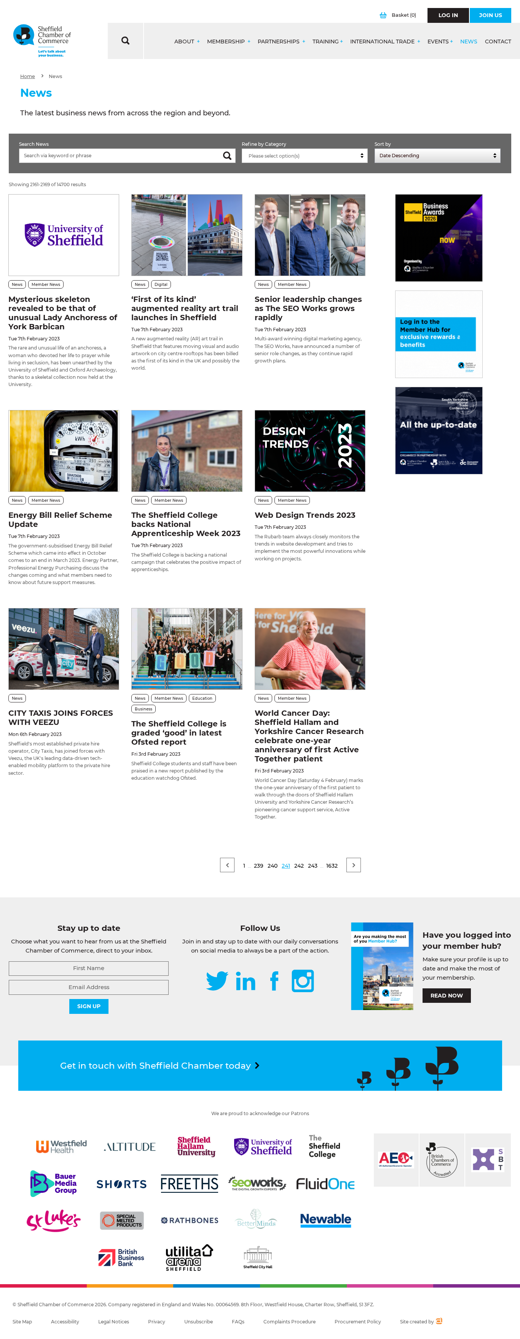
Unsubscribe (198, 1322)
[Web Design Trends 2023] (310, 451)
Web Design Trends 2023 (305, 515)
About (185, 41)
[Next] (353, 865)
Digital (161, 284)
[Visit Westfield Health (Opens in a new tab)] (62, 1146)
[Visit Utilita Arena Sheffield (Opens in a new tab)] (190, 1257)
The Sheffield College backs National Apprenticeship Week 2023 (186, 524)
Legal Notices (113, 1322)
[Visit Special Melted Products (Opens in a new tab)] (122, 1220)
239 (258, 865)
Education (202, 698)
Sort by (383, 144)
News (468, 41)
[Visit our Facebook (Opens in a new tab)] (274, 982)
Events (438, 41)
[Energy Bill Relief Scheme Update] (63, 451)
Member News (46, 284)
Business (143, 709)
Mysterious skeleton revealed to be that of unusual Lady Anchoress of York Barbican (62, 313)
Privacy (156, 1322)
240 (273, 865)
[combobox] (305, 155)
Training (326, 41)
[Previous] (227, 865)
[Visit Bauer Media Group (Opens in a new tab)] (54, 1183)
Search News (34, 144)
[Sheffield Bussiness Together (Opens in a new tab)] (488, 1160)
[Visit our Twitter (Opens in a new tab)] (217, 982)
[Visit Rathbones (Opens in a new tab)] (189, 1220)
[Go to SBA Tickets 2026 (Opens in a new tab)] (439, 238)
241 (286, 865)
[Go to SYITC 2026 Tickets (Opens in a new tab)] (439, 430)
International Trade (383, 41)
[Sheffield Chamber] (42, 41)
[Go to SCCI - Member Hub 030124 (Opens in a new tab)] (439, 334)
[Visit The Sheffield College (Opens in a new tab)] (324, 1146)
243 (312, 865)
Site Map (22, 1322)
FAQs (238, 1322)
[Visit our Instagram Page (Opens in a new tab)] (303, 982)
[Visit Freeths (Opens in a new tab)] (189, 1183)
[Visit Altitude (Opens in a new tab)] (130, 1146)
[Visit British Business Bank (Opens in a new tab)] (121, 1257)
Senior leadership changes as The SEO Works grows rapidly (308, 308)
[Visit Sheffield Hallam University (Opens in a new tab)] (196, 1146)
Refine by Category (264, 144)
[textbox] (307, 156)
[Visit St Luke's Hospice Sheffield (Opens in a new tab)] (54, 1220)
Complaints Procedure (289, 1322)
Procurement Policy (358, 1322)
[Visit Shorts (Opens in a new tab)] (122, 1183)
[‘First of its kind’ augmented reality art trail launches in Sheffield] (186, 235)
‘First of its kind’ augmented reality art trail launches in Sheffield (184, 308)
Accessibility (65, 1322)
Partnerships (279, 41)
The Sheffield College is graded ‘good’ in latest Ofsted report (179, 733)
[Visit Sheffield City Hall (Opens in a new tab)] (258, 1257)
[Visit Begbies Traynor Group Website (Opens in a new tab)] (442, 1160)
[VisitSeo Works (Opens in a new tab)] (257, 1183)
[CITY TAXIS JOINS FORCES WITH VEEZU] (63, 649)
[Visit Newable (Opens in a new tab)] (325, 1220)
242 (299, 865)
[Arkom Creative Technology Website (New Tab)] (438, 1322)
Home (27, 76)
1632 (332, 865)
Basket (404, 15)
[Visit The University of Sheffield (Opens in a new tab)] (263, 1146)
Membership (226, 41)
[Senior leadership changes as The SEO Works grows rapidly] (310, 235)
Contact (498, 41)
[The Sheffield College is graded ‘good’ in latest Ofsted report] (186, 649)
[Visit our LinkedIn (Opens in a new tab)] (245, 982)
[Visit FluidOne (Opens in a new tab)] (325, 1183)
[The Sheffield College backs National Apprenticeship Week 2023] (186, 451)
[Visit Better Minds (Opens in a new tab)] (257, 1220)
